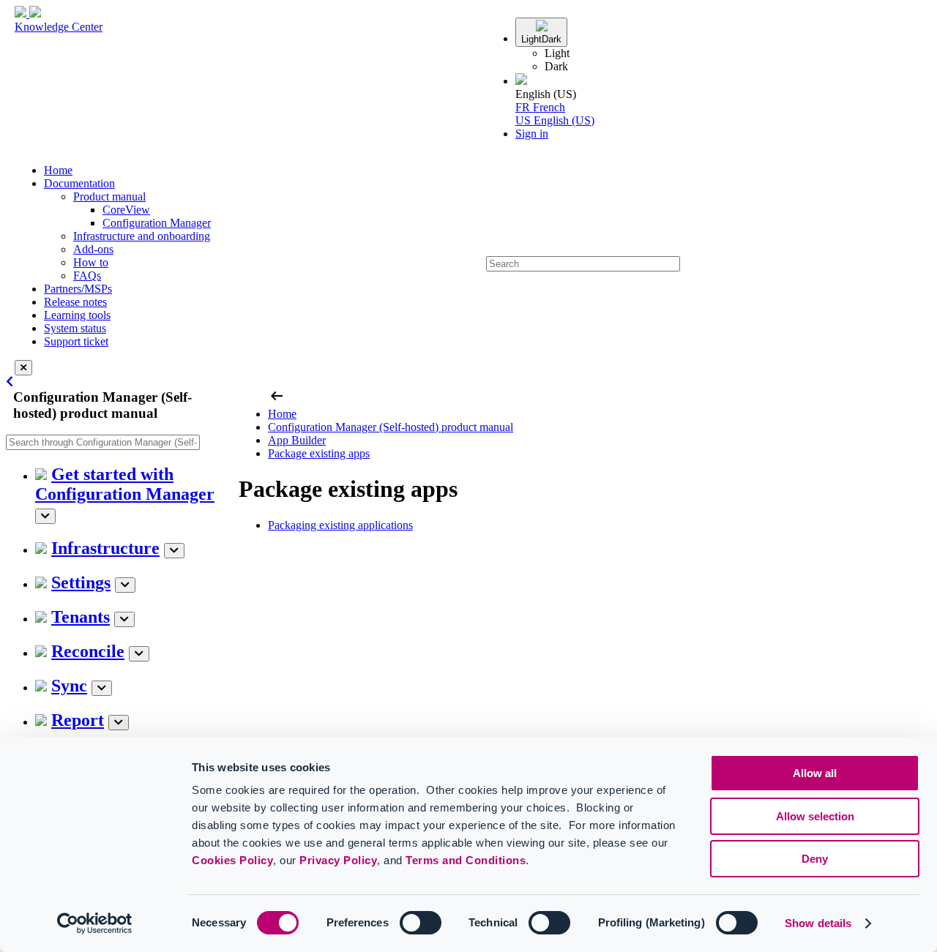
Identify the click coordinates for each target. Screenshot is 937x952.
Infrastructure (105, 548)
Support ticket (76, 341)
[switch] (420, 922)
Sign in (531, 133)
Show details (818, 923)
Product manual (109, 196)
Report (77, 720)
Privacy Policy (338, 860)
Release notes (75, 302)
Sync (69, 685)
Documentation (79, 183)
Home (58, 170)
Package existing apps (319, 453)
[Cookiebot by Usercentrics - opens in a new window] (95, 923)
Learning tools (77, 315)
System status (75, 328)
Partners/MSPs (78, 288)
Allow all (815, 773)
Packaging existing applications (340, 525)
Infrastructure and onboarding (141, 236)
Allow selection (815, 816)
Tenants (80, 616)
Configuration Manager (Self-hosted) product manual (390, 427)
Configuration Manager (156, 223)
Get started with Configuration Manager (124, 484)
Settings (81, 582)
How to (90, 262)
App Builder (297, 440)
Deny (815, 858)
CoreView (126, 209)
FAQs (87, 275)
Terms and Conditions (466, 860)
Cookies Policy (232, 860)
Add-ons (93, 249)
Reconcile (87, 651)
